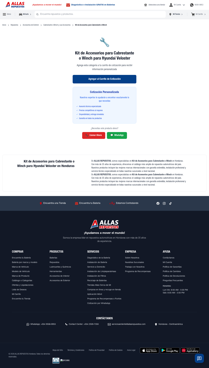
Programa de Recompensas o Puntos (104, 299)
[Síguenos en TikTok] (170, 203)
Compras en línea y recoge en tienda (104, 290)
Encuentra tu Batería (21, 258)
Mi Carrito (16, 294)
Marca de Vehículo (20, 267)
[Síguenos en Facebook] (158, 203)
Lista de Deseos (19, 290)
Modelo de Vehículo (21, 272)
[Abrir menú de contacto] (199, 358)
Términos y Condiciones (75, 350)
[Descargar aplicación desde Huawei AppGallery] (190, 350)
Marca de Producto (20, 276)
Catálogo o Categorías (22, 281)
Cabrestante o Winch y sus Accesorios (57, 25)
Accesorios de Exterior (31, 25)
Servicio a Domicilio (96, 267)
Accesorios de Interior (60, 276)
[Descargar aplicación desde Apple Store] (149, 350)
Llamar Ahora (94, 135)
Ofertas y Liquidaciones (22, 285)
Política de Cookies (116, 350)
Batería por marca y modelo (24, 263)
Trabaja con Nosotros (134, 267)
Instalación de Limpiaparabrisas (101, 272)
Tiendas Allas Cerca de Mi (99, 285)
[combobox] (100, 14)
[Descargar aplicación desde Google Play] (169, 350)
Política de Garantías (172, 267)
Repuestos (14, 25)
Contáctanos (168, 258)
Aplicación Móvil (94, 294)
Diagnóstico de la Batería (98, 258)
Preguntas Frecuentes (173, 281)
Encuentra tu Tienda (21, 299)
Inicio (4, 25)
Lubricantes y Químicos (60, 267)
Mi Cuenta (167, 263)
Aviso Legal (131, 350)
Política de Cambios (172, 272)
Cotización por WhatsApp (98, 303)
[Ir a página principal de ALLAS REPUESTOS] (14, 5)
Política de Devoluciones (174, 276)
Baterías (53, 258)
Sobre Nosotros (132, 258)
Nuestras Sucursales (134, 263)
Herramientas (56, 272)
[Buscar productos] (37, 14)
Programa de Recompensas (138, 272)
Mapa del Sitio (58, 350)
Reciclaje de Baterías (97, 281)
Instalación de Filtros (96, 276)
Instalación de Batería (97, 263)
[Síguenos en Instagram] (164, 203)
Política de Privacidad (96, 350)
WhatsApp (117, 135)
